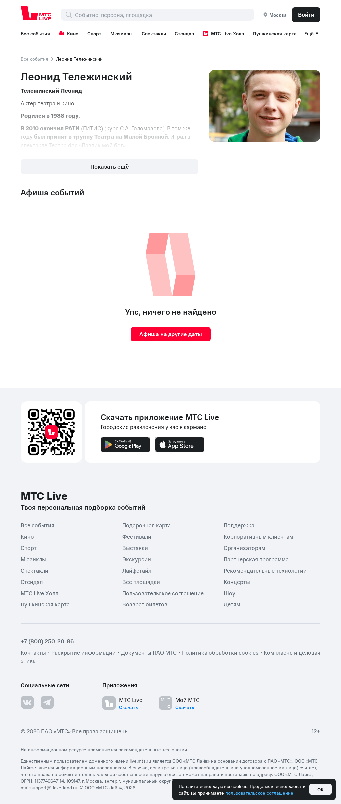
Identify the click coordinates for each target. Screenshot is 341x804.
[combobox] (164, 15)
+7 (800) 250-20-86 (47, 641)
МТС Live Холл (227, 33)
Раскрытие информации (83, 652)
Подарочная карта (146, 525)
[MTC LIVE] (36, 13)
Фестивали (136, 536)
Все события (35, 33)
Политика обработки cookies (220, 652)
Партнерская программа (256, 559)
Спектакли (154, 33)
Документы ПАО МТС (149, 652)
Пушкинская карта (275, 33)
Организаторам (244, 547)
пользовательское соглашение (259, 792)
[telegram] (47, 702)
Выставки (135, 547)
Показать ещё (109, 166)
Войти (306, 14)
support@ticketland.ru (53, 787)
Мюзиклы (121, 33)
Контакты (33, 652)
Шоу (229, 593)
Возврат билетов (144, 604)
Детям (232, 604)
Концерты (237, 581)
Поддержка (239, 525)
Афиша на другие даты (170, 334)
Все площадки (141, 581)
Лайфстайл (136, 570)
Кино (72, 33)
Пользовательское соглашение (163, 593)
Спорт (94, 33)
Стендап (184, 33)
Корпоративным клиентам (258, 536)
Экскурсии (136, 559)
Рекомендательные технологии (265, 570)
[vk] (27, 702)
